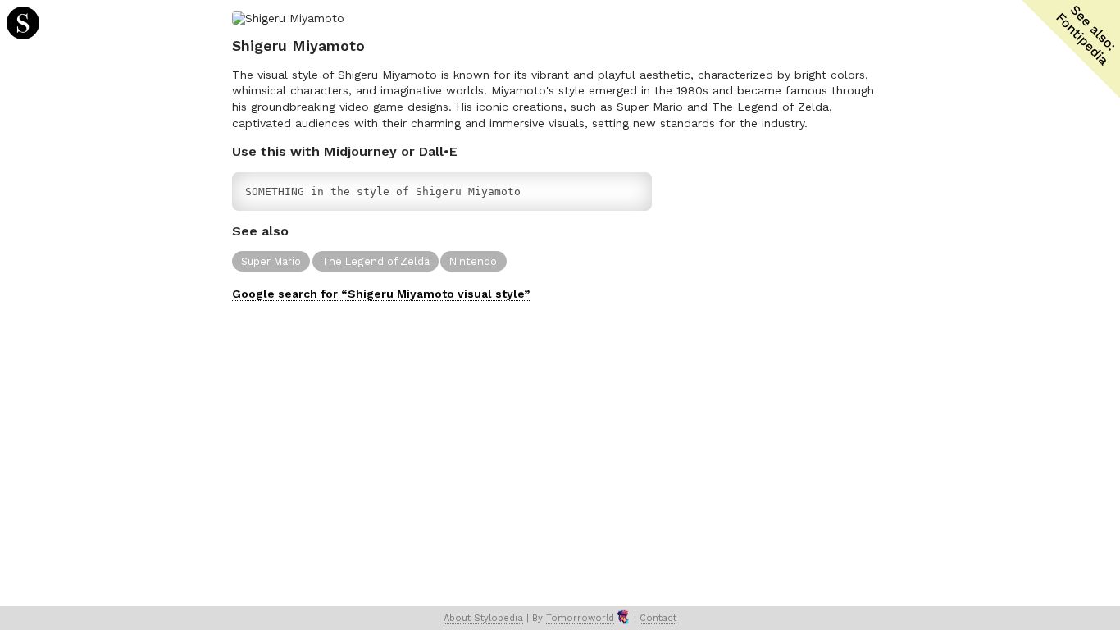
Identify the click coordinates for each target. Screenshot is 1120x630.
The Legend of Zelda (375, 261)
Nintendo (473, 261)
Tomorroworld (580, 618)
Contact (658, 618)
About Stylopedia (483, 618)
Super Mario (271, 261)
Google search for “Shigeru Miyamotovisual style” (381, 293)
